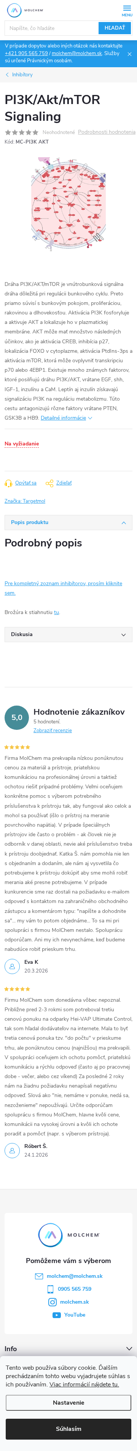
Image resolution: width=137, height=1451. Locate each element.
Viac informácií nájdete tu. (84, 1384)
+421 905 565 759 (26, 53)
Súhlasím (68, 1429)
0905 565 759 (74, 1289)
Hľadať (115, 28)
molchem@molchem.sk (77, 53)
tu (56, 612)
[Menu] (127, 10)
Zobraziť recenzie (52, 730)
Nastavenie (68, 1403)
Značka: (25, 501)
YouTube (74, 1314)
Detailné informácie (63, 418)
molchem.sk (74, 1302)
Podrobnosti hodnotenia (106, 132)
